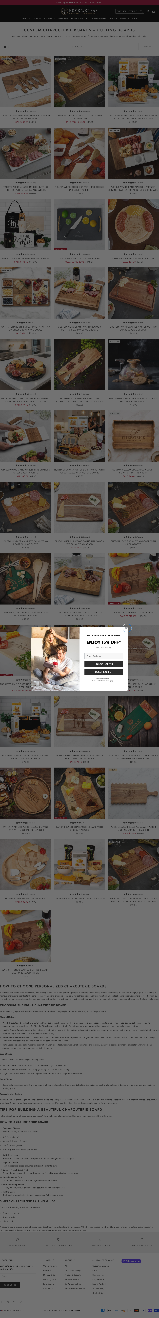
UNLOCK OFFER (104, 664)
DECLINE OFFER (103, 672)
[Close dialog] (127, 628)
